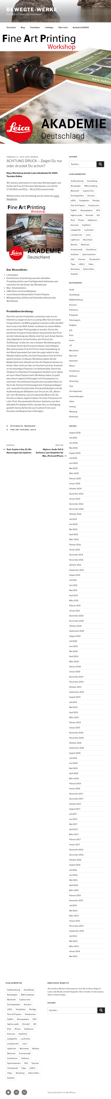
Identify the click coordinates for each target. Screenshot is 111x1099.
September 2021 (76, 570)
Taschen (81, 259)
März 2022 (74, 539)
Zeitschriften (88, 269)
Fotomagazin (74, 320)
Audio (71, 289)
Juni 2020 (73, 646)
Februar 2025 (75, 478)
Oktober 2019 (75, 687)
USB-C (82, 264)
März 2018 (74, 778)
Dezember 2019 (76, 677)
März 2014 (74, 946)
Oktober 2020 (75, 626)
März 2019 (74, 717)
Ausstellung (92, 181)
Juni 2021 (73, 585)
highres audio (76, 215)
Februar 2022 (75, 544)
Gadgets (72, 325)
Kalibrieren (92, 220)
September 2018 (76, 748)
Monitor (74, 244)
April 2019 (73, 712)
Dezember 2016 (76, 849)
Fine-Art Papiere (19, 430)
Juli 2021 (73, 580)
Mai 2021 (73, 590)
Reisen (72, 366)
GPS (98, 210)
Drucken (91, 195)
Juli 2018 (73, 758)
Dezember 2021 (76, 554)
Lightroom (75, 240)
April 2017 (73, 829)
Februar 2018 (75, 783)
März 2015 (74, 915)
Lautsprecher (76, 235)
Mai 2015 (73, 910)
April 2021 (73, 595)
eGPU (73, 200)
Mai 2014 (73, 941)
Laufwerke (89, 230)
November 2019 (76, 682)
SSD (72, 259)
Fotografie (16, 426)
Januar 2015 (74, 921)
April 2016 (73, 885)
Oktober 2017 (75, 804)
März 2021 (74, 600)
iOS (98, 215)
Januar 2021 (74, 610)
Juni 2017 (73, 819)
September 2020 (76, 631)
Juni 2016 (73, 875)
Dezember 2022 (76, 504)
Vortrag (72, 406)
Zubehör (74, 274)
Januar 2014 (74, 951)
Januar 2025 (74, 483)
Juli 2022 (73, 519)
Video (90, 264)
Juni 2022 (73, 524)
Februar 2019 (75, 722)
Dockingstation (77, 195)
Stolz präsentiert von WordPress (62, 1092)
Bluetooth (75, 191)
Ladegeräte (76, 230)
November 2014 (76, 926)
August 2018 (74, 753)
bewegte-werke (31, 10)
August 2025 (75, 453)
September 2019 (76, 692)
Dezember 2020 (76, 615)
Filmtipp (96, 200)
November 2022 (76, 509)
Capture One (88, 191)
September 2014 (76, 931)
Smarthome (91, 249)
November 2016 (76, 855)
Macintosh (87, 240)
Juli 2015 (73, 905)
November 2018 (76, 738)
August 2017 (74, 809)
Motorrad (85, 244)
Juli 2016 (73, 870)
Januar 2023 (74, 499)
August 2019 (74, 697)
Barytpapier (76, 186)
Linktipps (49, 27)
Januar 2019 (74, 727)
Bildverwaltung (90, 186)
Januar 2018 (74, 788)
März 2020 (74, 661)
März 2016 (74, 890)
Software (75, 254)
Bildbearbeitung (76, 299)
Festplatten (84, 200)
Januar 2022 (74, 549)
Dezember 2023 (76, 494)
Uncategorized (75, 391)
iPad (73, 220)
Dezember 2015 (76, 900)
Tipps (73, 264)
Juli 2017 (73, 814)
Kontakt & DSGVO (81, 27)
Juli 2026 (73, 437)
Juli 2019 (73, 702)
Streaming (73, 381)
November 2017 (76, 799)
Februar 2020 (75, 666)
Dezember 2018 (76, 732)
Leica (33, 430)
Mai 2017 (73, 824)
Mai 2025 (73, 468)
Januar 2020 (74, 671)
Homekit (89, 215)
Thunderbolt (94, 259)
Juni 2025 (73, 463)
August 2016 (74, 865)
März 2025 (74, 473)
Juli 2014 (73, 936)
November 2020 (76, 621)
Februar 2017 (75, 839)
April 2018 (73, 773)
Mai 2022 (73, 529)
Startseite (11, 27)
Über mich (63, 27)
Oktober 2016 (75, 860)
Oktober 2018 (75, 743)
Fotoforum (73, 310)
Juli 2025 (73, 458)
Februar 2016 (75, 895)
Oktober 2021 (75, 565)
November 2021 (76, 560)
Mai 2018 (73, 768)
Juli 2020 (73, 641)
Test (71, 386)
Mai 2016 (73, 880)
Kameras (75, 225)
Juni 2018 (73, 763)
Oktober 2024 (75, 488)
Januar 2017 (74, 844)
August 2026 (75, 432)
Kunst (71, 340)
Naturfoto (73, 361)
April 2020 (73, 656)
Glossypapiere (86, 210)
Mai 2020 (73, 651)
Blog (23, 27)
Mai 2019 (73, 707)
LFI (70, 345)
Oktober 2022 (75, 514)
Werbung (73, 411)
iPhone (81, 220)
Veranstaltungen (76, 396)
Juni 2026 (73, 443)
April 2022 (73, 534)
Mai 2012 (73, 956)
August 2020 (75, 636)
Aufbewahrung (77, 181)
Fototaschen (93, 205)
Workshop (30, 426)
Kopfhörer (86, 225)
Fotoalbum (35, 27)
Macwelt (73, 356)
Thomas (34, 157)
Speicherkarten (89, 254)
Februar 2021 (75, 605)
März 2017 (74, 834)
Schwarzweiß (76, 249)
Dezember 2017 (76, 793)
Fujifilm (74, 210)
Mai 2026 (73, 448)
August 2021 (74, 575)
